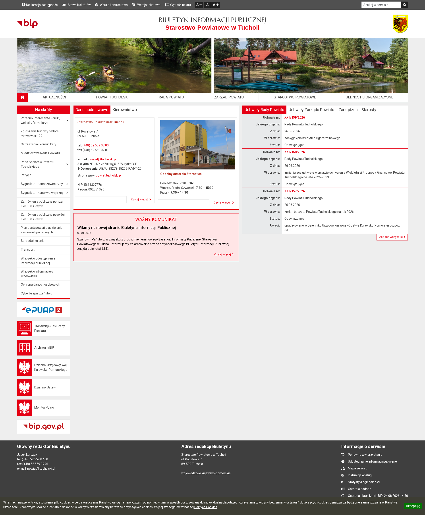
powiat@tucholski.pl (102, 159)
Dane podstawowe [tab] (92, 109)
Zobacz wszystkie (391, 236)
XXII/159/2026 (294, 117)
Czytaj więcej (139, 199)
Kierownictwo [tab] (125, 109)
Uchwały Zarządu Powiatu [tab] (311, 109)
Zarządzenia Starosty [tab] (357, 109)
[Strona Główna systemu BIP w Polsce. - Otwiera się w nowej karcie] (27, 23)
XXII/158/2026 (294, 152)
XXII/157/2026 (294, 191)
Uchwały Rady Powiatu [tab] (264, 109)
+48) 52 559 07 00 (96, 145)
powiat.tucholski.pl (109, 175)
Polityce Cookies (205, 507)
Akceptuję (413, 506)
